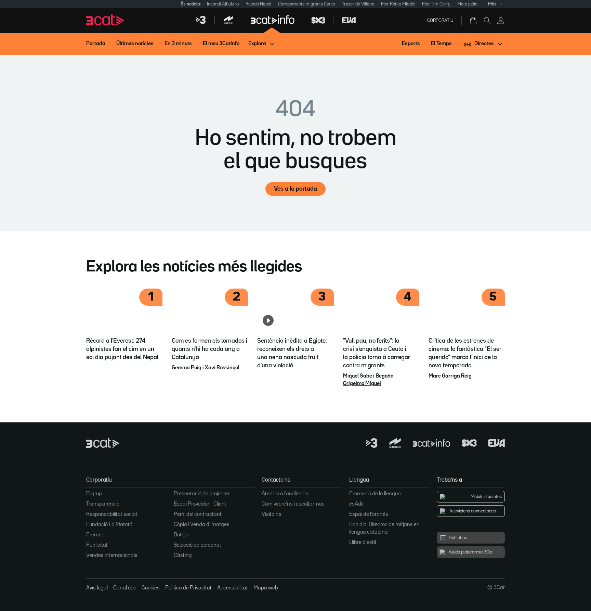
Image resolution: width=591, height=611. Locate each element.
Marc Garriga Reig (450, 376)
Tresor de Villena (358, 4)
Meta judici (467, 4)
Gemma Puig (186, 368)
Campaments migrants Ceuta (306, 4)
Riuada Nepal (258, 4)
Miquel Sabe (357, 376)
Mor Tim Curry (436, 4)
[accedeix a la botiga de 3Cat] (473, 20)
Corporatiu (440, 20)
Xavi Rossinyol (222, 368)
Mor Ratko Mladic (398, 4)
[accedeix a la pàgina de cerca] (487, 20)
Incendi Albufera (223, 4)
